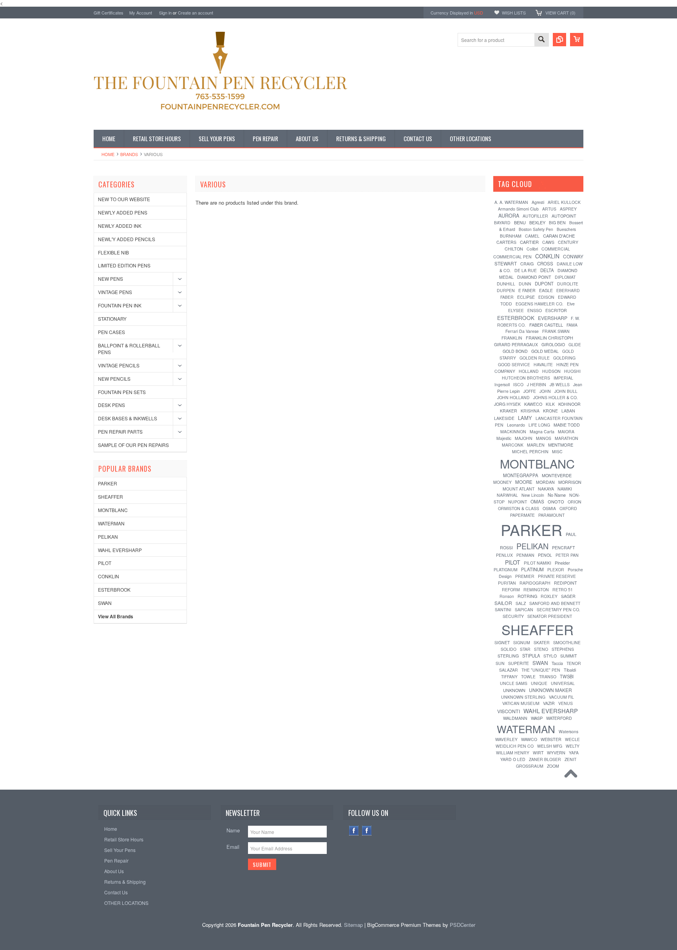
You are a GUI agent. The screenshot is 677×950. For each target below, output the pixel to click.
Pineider (562, 563)
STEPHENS (563, 649)
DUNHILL (506, 284)
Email (232, 846)
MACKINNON (513, 431)
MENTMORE (560, 444)
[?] (542, 184)
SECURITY (513, 616)
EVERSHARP (552, 317)
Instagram (367, 831)
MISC (557, 451)
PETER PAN (567, 555)
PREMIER (524, 576)
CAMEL (532, 236)
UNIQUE (539, 683)
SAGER (568, 596)
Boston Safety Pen (536, 229)
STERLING (508, 656)
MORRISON (569, 482)
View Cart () (560, 12)
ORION (574, 502)
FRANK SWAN (556, 331)
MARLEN (536, 445)
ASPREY (568, 209)
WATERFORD (559, 718)
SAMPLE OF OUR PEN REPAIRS (133, 444)
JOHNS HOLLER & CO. (555, 397)
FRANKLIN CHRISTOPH (549, 338)
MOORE (523, 482)
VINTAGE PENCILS (118, 365)
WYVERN (556, 753)
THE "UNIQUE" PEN (540, 670)
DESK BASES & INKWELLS (127, 418)
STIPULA (531, 655)
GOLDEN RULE (535, 358)
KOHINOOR (569, 404)
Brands (129, 154)
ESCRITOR (556, 310)
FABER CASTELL (546, 325)
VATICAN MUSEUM (520, 703)
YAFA (574, 753)
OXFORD (568, 508)
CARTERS (506, 242)
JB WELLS (560, 384)
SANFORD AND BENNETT (554, 603)
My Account (140, 12)
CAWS (548, 242)
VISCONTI (508, 711)
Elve (571, 304)
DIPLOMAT (565, 277)
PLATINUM (532, 569)
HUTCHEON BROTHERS (526, 378)
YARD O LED (512, 759)
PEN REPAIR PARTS (120, 431)
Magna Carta (542, 431)
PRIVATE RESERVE (557, 576)
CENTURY (568, 242)
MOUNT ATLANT (518, 489)
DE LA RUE (525, 270)
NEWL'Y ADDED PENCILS (126, 239)
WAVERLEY (506, 739)
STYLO (550, 656)
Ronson (507, 596)
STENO (541, 649)
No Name (557, 495)
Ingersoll (502, 384)
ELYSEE (516, 310)
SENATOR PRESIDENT (549, 616)
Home (107, 154)
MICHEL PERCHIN (530, 451)
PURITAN (507, 583)
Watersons (568, 731)
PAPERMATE (522, 515)
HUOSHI (572, 371)
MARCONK (512, 445)
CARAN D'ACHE (559, 236)
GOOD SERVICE (514, 364)
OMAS (537, 501)
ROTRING (527, 596)
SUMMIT (568, 656)
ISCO (518, 384)
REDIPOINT (565, 583)
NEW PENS (110, 278)
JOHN (545, 391)
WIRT (538, 753)
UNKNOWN (514, 690)
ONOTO (556, 501)
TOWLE (528, 676)
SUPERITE (518, 663)
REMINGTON (536, 589)
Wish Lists (514, 12)
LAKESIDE (504, 418)
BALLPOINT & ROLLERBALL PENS (129, 348)
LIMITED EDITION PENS (124, 265)
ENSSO (534, 310)
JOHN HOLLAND (513, 397)
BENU (520, 222)
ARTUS (549, 209)
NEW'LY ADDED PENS (122, 212)
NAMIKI (565, 489)
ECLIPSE (526, 297)
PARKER (107, 483)
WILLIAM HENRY (512, 753)
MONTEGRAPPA (520, 475)
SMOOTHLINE (567, 642)
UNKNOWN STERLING (523, 697)
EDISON (546, 297)
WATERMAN (111, 523)
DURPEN (506, 290)
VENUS (565, 703)
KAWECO (533, 404)
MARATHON (566, 438)
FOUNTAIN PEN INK (119, 305)
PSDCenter (462, 924)
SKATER (542, 642)
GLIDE (574, 344)
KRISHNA (530, 411)
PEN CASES (111, 332)
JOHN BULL (565, 391)
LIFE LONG (539, 425)
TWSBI (567, 676)
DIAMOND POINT (534, 277)
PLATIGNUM (506, 569)
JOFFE (529, 391)
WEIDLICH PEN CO (515, 746)
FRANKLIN (511, 338)
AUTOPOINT (564, 216)
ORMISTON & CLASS (518, 508)
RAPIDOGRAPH (535, 583)
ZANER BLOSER (545, 759)
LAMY (525, 417)
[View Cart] (576, 39)
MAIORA (566, 431)
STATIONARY (112, 318)
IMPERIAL (563, 378)
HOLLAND (529, 371)
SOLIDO (508, 649)
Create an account (195, 12)
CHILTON (514, 249)
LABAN (568, 411)
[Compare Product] (559, 39)
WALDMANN (515, 718)
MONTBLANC (113, 510)
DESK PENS (111, 404)
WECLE (572, 739)
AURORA (508, 215)
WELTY (572, 746)
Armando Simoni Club (518, 209)
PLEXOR (555, 569)
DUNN (525, 284)
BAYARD (502, 222)
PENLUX (504, 555)
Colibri (532, 249)
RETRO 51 (562, 589)
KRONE (550, 411)
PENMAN (525, 555)
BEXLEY (537, 222)
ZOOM (553, 766)
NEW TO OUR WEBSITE (124, 199)
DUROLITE (567, 284)
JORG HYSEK (507, 404)
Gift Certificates (108, 12)
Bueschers (566, 229)
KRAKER (508, 411)
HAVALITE (543, 364)
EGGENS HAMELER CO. (539, 304)
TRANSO (547, 676)
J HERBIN (536, 384)
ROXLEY (549, 596)
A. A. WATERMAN (511, 202)
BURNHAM (510, 236)
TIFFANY (509, 676)
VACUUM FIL (561, 697)
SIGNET (502, 642)
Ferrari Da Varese (522, 331)
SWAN (105, 602)
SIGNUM (521, 642)
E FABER (527, 290)
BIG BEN (557, 222)
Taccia (557, 663)
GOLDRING (564, 358)
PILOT (104, 562)
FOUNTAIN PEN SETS (122, 392)
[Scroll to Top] (572, 775)
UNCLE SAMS (513, 683)
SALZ (521, 603)
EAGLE (546, 290)
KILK (550, 404)
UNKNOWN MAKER (550, 690)
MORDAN (545, 482)
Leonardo (516, 425)
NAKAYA (546, 489)
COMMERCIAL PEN (512, 257)
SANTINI (503, 609)
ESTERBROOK (114, 589)
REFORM (511, 589)
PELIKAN (108, 536)
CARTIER (529, 242)
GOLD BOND (515, 351)
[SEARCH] (541, 40)
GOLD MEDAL (545, 351)
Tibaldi (570, 670)
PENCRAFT (563, 547)
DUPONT (544, 283)
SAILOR (503, 602)
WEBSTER (551, 739)
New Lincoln (532, 495)
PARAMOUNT (551, 515)
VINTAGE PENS (115, 292)
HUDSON (551, 371)
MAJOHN (523, 438)
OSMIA (549, 508)
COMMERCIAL (555, 249)
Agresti (538, 202)
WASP (537, 718)
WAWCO (529, 739)
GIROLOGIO (553, 344)
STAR (525, 649)
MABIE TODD (567, 425)
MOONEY (502, 482)
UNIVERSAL (563, 683)
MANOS (543, 438)
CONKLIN (108, 576)
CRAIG (527, 264)
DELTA (547, 270)
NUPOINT (517, 502)
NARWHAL (507, 495)
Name (233, 830)
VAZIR (549, 703)
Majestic (503, 438)
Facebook (354, 831)
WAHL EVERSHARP (120, 550)
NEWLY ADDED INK (119, 225)
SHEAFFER (110, 496)
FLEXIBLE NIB (113, 252)
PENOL (545, 555)
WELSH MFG (549, 746)
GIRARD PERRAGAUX (516, 344)
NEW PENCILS (114, 378)
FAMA (572, 325)
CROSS (545, 263)
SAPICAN (524, 609)
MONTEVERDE (557, 475)
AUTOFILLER (535, 216)
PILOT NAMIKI (537, 563)
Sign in (165, 12)
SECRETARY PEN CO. (558, 609)
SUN (500, 663)
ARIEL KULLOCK (564, 202)
